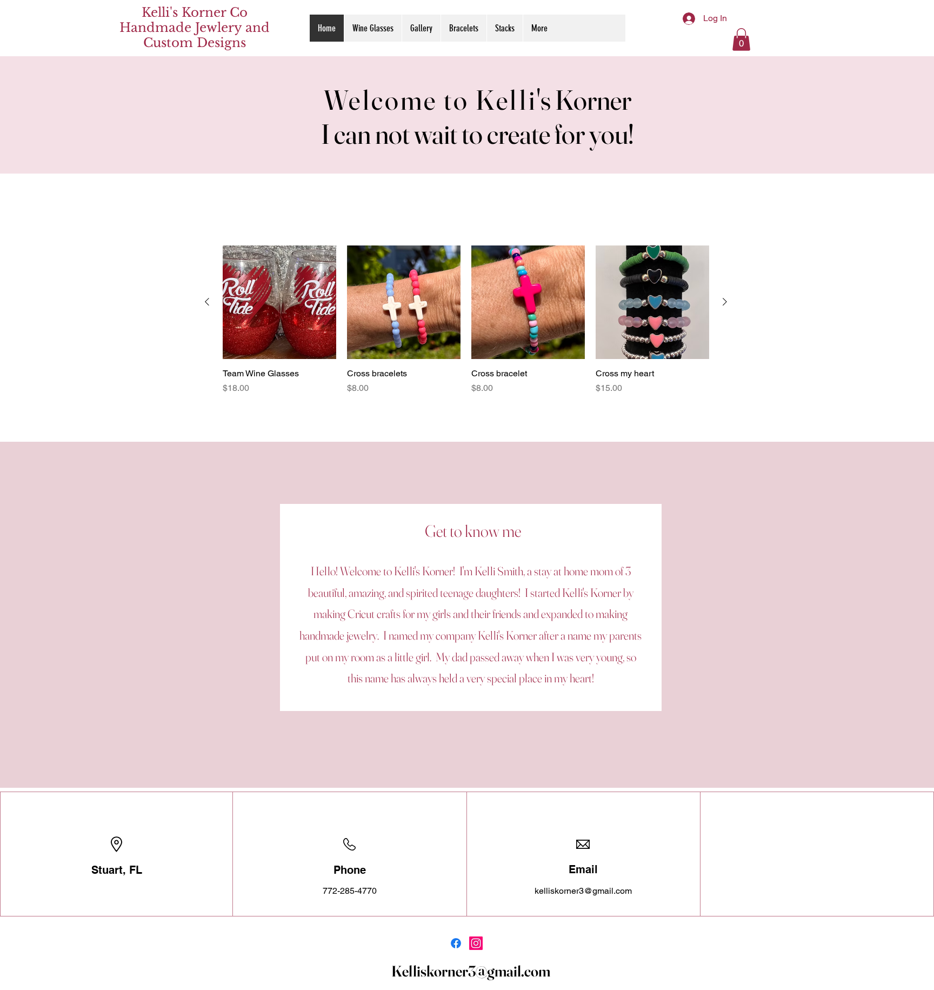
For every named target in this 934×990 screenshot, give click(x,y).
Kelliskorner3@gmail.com (470, 971)
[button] (741, 39)
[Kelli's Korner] (456, 943)
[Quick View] (279, 302)
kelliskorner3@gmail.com (583, 891)
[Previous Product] (207, 301)
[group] (466, 320)
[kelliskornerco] (476, 943)
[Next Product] (724, 301)
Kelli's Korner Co (195, 12)
